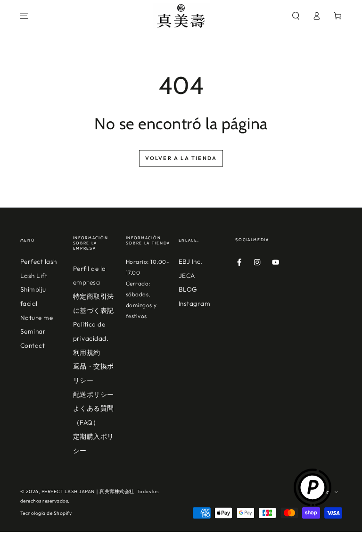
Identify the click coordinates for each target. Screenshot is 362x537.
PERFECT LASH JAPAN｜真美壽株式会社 (87, 491)
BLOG (188, 289)
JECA (187, 275)
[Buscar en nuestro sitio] (296, 16)
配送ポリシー (93, 394)
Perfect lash (38, 261)
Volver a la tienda (181, 158)
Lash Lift (34, 275)
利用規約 (86, 352)
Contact (32, 345)
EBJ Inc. (191, 261)
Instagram (195, 303)
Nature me (36, 317)
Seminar (33, 331)
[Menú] (24, 16)
